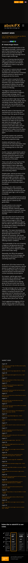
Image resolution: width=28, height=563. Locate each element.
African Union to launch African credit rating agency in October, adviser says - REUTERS (13, 411)
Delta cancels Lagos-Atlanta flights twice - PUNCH (12, 415)
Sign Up (16, 2)
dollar (14, 49)
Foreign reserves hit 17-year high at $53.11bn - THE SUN (13, 370)
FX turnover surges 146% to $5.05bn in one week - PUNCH (14, 467)
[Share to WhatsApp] (13, 41)
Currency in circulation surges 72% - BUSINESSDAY (12, 459)
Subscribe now (5, 559)
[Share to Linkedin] (12, 41)
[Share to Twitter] (15, 41)
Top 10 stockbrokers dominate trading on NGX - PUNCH (13, 463)
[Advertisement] (14, 11)
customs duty (15, 69)
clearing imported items (16, 59)
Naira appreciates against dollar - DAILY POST (11, 440)
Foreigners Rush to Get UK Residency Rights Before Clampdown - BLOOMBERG (12, 385)
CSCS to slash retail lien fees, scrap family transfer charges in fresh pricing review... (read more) (12, 455)
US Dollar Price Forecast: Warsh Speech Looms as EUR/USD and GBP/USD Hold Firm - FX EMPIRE (12, 482)
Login (21, 2)
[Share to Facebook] (10, 41)
